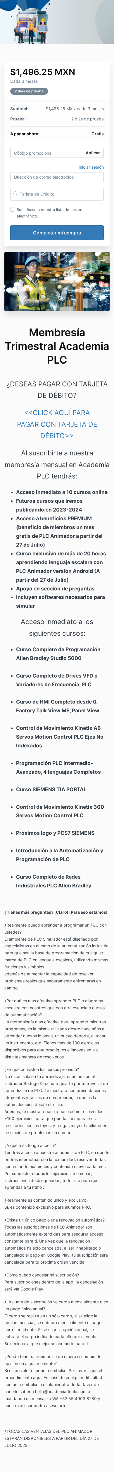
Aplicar (93, 152)
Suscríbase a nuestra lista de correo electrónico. (49, 212)
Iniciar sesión (91, 167)
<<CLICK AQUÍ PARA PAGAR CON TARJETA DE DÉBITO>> (57, 424)
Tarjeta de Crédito (36, 193)
